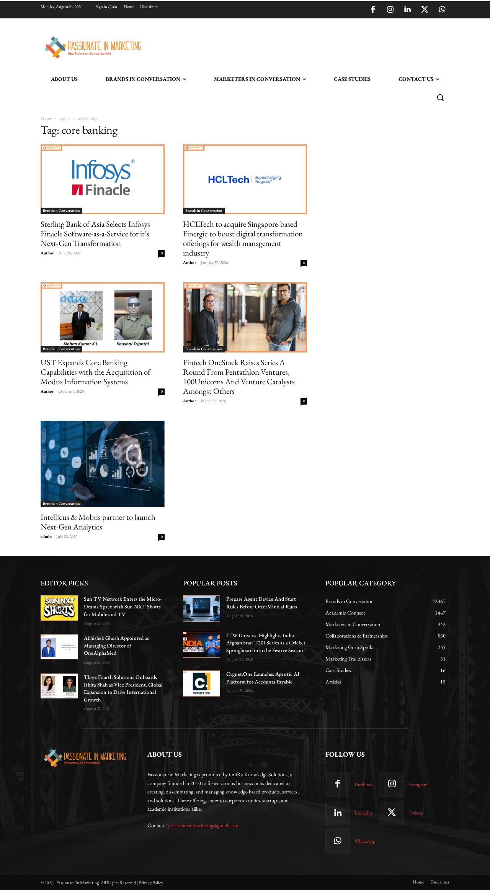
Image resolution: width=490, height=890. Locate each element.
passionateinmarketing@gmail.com (203, 825)
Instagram (418, 784)
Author (47, 253)
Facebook (363, 784)
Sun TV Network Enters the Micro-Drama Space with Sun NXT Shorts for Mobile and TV (123, 606)
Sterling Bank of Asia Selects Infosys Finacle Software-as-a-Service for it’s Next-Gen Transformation (95, 233)
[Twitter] (424, 10)
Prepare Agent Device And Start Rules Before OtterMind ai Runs (261, 602)
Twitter (415, 813)
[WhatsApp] (441, 10)
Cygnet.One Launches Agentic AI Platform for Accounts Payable (262, 677)
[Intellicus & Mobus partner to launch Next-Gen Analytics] (103, 464)
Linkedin (363, 813)
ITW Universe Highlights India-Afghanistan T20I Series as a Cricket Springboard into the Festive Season (265, 643)
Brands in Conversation (61, 210)
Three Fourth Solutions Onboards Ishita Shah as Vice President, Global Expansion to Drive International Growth (123, 688)
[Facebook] (373, 10)
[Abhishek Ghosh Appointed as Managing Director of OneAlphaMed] (59, 646)
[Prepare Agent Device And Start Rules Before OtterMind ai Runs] (201, 608)
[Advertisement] (284, 46)
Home (46, 118)
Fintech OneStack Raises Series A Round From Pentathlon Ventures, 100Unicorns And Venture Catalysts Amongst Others (239, 376)
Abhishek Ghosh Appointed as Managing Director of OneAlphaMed (116, 645)
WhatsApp (365, 841)
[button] (440, 97)
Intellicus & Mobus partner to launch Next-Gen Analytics (98, 522)
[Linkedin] (407, 10)
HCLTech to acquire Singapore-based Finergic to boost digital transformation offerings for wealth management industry (243, 238)
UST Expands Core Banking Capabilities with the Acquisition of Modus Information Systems (95, 372)
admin (46, 536)
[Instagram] (390, 10)
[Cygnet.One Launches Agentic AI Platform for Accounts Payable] (201, 683)
